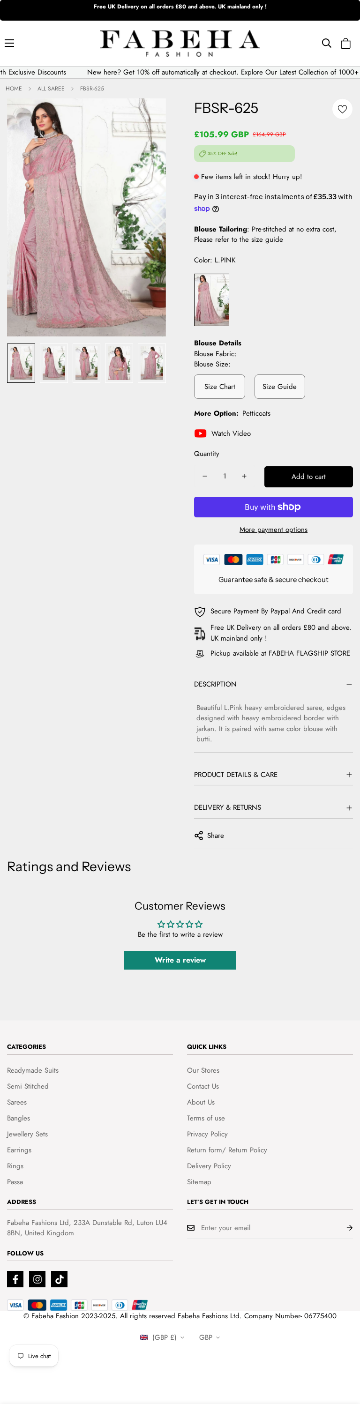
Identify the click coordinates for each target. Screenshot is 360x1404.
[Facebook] (15, 1279)
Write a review (180, 960)
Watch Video (231, 433)
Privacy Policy (207, 1134)
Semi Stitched (28, 1086)
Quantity (206, 453)
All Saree (51, 88)
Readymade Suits (33, 1070)
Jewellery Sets (27, 1134)
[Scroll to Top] (341, 1353)
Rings (15, 1166)
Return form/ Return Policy (227, 1150)
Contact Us (203, 1086)
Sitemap (199, 1182)
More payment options (274, 529)
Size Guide (279, 386)
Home (14, 88)
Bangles (18, 1118)
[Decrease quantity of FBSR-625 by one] (205, 476)
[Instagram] (37, 1279)
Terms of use (206, 1118)
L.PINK (211, 300)
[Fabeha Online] (180, 43)
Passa (15, 1182)
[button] (345, 43)
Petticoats (256, 413)
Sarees (17, 1102)
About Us (201, 1102)
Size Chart (219, 386)
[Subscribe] (342, 1227)
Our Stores (203, 1070)
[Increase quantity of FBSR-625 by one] (244, 476)
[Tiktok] (59, 1279)
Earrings (19, 1150)
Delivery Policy (209, 1166)
